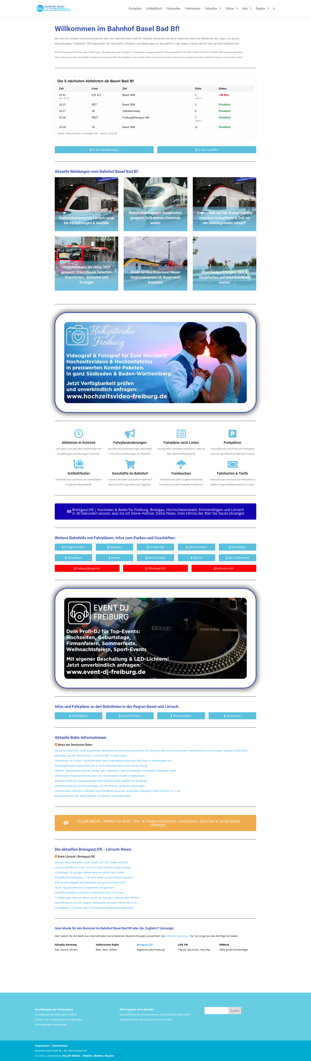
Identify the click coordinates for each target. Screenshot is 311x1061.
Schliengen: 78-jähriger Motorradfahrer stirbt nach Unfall (89, 872)
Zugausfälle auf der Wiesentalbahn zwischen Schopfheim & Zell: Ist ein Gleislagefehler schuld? (225, 218)
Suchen (234, 1010)
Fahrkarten (192, 8)
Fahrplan (211, 8)
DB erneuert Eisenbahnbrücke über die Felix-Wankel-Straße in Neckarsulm (100, 775)
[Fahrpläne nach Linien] (181, 433)
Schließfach (154, 8)
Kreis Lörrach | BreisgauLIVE (76, 856)
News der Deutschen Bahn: (75, 744)
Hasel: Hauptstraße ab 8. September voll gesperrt (84, 887)
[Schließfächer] (78, 464)
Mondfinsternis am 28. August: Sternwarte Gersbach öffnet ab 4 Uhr (96, 902)
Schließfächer (78, 473)
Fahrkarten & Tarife (232, 473)
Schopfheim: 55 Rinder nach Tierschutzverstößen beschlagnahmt (94, 907)
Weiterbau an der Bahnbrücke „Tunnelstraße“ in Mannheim (91, 755)
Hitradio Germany (177, 936)
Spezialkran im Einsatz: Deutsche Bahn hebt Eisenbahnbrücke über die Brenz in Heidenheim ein (113, 760)
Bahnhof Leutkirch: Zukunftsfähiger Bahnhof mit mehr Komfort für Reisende (101, 780)
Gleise (230, 8)
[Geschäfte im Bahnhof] (129, 464)
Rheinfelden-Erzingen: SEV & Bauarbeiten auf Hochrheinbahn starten (224, 277)
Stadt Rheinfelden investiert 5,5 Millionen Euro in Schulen (90, 892)
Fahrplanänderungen (130, 442)
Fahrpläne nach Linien (181, 442)
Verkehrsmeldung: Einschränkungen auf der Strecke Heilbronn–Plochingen (100, 786)
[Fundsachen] (181, 464)
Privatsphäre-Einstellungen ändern (56, 1014)
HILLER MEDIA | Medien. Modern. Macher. (88, 1055)
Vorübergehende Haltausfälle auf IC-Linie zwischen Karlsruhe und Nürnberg (101, 765)
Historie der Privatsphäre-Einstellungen (59, 1019)
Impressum (42, 1045)
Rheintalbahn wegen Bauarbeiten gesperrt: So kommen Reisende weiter (155, 218)
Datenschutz (59, 1045)
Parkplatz (135, 8)
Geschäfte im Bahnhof (130, 473)
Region (260, 8)
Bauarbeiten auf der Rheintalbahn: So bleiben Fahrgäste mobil (93, 796)
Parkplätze (232, 442)
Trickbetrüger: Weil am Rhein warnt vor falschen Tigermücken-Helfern (97, 897)
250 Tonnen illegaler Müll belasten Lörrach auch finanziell (90, 882)
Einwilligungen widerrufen (51, 1024)
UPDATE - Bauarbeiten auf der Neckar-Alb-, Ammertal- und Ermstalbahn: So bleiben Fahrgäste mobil (115, 770)
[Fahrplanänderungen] (129, 433)
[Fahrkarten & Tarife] (232, 464)
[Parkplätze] (232, 433)
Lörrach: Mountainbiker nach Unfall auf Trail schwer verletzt (91, 862)
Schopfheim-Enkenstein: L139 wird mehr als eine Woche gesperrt (94, 877)
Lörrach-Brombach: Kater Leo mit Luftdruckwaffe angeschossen (93, 867)
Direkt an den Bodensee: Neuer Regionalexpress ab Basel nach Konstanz (155, 277)
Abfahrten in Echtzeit (78, 442)
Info (245, 8)
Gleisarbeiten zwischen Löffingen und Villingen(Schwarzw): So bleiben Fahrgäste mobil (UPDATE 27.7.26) (117, 791)
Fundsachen (181, 473)
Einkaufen (173, 8)
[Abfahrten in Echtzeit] (78, 433)
